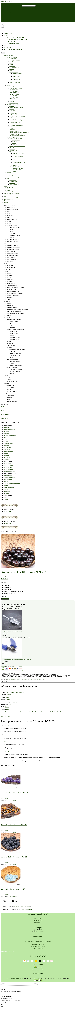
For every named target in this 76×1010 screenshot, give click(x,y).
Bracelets (6, 431)
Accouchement (9, 712)
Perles (2, 410)
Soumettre (17, 1000)
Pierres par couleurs (9, 429)
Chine (9, 704)
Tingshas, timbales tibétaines (12, 483)
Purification (7, 457)
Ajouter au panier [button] (11, 800)
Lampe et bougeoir (9, 487)
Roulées (6, 441)
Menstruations (36, 712)
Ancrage (17, 712)
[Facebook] (35, 976)
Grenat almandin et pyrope (27, 679)
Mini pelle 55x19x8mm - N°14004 (11, 609)
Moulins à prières (8, 479)
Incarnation (28, 712)
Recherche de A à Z (9, 511)
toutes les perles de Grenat (22, 906)
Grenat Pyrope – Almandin (17, 692)
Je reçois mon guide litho (7, 951)
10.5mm (9, 694)
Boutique (3, 406)
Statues (6, 481)
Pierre (7, 690)
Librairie (6, 499)
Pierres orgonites (8, 451)
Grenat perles (4, 418)
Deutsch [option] (2, 1004)
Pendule (6, 485)
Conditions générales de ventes (57, 978)
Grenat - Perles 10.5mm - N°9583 (11, 607)
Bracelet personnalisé (10, 435)
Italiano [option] (2, 1006)
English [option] (2, 1008)
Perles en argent (8, 469)
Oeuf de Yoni (7, 447)
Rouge (15, 702)
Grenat (17, 679)
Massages (6, 445)
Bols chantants (8, 475)
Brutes (5, 437)
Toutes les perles (8, 465)
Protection (53, 712)
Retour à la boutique (16, 991)
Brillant (8, 699)
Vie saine (6, 493)
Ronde (7, 697)
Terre (7, 709)
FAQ (68, 978)
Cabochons (7, 449)
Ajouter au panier (4, 598)
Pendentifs (6, 433)
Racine (7, 707)
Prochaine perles (5, 716)
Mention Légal (28, 978)
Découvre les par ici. (27, 909)
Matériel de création (9, 471)
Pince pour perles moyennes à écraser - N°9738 (15, 637)
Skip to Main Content (6, 1)
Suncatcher (7, 491)
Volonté (59, 712)
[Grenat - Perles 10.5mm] (18, 567)
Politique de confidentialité (40, 978)
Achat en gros (7, 523)
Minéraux (6, 455)
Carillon (6, 489)
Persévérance (45, 712)
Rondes (43, 679)
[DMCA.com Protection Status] (38, 980)
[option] (3, 1004)
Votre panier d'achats (13, 20)
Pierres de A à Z (8, 427)
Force (22, 712)
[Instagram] (37, 976)
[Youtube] (41, 976)
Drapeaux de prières (9, 477)
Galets (5, 439)
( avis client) (4, 579)
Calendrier (6, 459)
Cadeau (6, 497)
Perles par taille (8, 467)
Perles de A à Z (5, 414)
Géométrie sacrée (9, 443)
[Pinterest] (39, 976)
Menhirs (6, 453)
